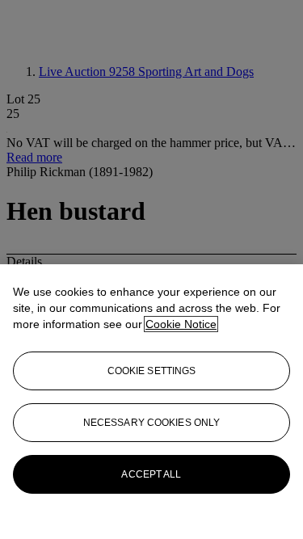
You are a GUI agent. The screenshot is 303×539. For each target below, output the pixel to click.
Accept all (151, 474)
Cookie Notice (181, 324)
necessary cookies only (152, 422)
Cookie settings (151, 371)
